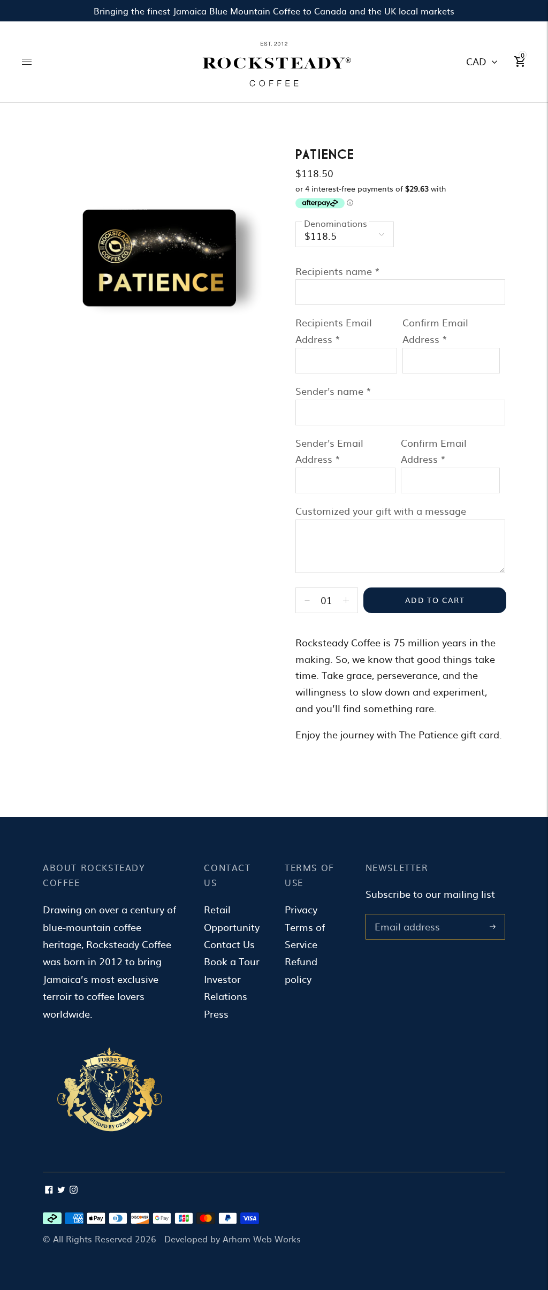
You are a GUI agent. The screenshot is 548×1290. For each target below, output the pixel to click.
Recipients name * (337, 271)
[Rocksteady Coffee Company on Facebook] (49, 1189)
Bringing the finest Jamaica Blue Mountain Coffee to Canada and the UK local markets (274, 10)
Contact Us (229, 944)
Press (216, 1013)
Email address (405, 915)
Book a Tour (232, 961)
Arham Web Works (262, 1238)
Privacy (301, 909)
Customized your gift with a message (380, 510)
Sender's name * (333, 391)
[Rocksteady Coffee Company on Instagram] (74, 1189)
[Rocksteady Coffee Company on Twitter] (61, 1189)
